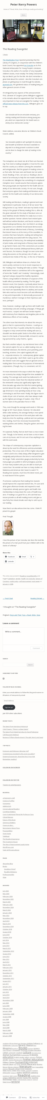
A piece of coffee (8, 801)
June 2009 (6, 1006)
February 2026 (8, 896)
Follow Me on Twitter (11, 780)
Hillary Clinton (9, 1062)
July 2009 (6, 1003)
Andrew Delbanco (33, 1043)
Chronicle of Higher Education (31, 1050)
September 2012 (8, 951)
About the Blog (8, 864)
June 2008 (6, 1022)
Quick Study (7, 834)
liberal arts (31, 1064)
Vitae (4, 877)
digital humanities (12, 1054)
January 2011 (7, 987)
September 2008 (8, 1014)
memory (5, 1069)
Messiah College (14, 1069)
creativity (19, 1053)
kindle (18, 1064)
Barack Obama (25, 1045)
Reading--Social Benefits (28, 576)
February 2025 (8, 905)
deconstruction (36, 1053)
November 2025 (8, 899)
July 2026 (6, 891)
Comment (36, 648)
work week (36, 581)
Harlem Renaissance (16, 1060)
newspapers (28, 1069)
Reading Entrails (37, 598)
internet (33, 1062)
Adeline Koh (7, 806)
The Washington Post (11, 60)
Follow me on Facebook (11, 767)
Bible (34, 1045)
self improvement (25, 581)
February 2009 (8, 1009)
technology (7, 1079)
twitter (15, 1079)
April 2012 (6, 962)
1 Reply (5, 55)
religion (5, 1078)
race (11, 1076)
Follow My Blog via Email (12, 687)
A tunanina (6, 803)
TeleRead (6, 836)
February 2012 (8, 968)
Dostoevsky (25, 1055)
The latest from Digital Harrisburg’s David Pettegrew (20, 732)
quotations (6, 1076)
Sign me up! (9, 707)
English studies (19, 1057)
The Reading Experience (11, 839)
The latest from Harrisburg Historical (15, 726)
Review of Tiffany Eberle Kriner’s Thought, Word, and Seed (23, 737)
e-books (34, 1054)
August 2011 (7, 981)
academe (6, 1043)
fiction (39, 1057)
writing (15, 1081)
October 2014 (7, 937)
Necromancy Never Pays (11, 828)
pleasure (13, 1073)
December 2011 (8, 973)
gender (18, 579)
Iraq (15, 1064)
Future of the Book (9, 820)
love (33, 1067)
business (30, 1048)
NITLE (18, 1070)
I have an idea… (8, 825)
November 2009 (8, 1000)
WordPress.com (8, 847)
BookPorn (15, 1048)
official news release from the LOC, (16, 104)
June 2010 (6, 995)
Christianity (16, 1050)
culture (27, 1052)
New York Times (9, 1070)
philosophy (6, 1073)
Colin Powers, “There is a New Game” (15, 729)
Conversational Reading (11, 809)
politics (26, 1072)
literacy (5, 1067)
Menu (23, 15)
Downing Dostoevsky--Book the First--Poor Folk (19, 757)
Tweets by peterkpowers (12, 785)
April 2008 (6, 1028)
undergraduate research (24, 1079)
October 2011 (7, 976)
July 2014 (6, 940)
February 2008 (8, 1033)
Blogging (7, 1048)
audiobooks (7, 1045)
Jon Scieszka (28, 65)
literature (25, 1066)
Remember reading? (10, 759)
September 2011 (8, 978)
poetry (19, 1072)
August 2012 (7, 954)
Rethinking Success (15, 1078)
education (8, 1057)
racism (15, 1076)
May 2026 (6, 894)
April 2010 (6, 998)
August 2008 (7, 1017)
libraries (39, 1064)
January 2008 (7, 1036)
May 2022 (6, 916)
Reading (24, 1075)
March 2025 (7, 902)
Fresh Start (8, 598)
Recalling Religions (10, 872)
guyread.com (7, 84)
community (12, 1053)
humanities (22, 1062)
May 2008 (6, 1025)
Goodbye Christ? (10, 869)
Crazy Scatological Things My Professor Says (18, 814)
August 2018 (7, 932)
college (5, 1053)
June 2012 (6, 957)
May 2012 (6, 959)
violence (35, 1079)
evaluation (33, 1057)
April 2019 (6, 921)
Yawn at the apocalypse (11, 850)
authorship (14, 1045)
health (23, 579)
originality (29, 1070)
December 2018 (8, 926)
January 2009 (7, 1011)
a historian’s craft (9, 798)
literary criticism (13, 1067)
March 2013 (7, 948)
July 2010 (6, 992)
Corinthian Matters (9, 812)
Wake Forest (7, 1082)
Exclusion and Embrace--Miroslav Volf (16, 751)
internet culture (8, 1064)
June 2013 (6, 946)
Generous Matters (9, 823)
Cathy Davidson (7, 1050)
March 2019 (7, 924)
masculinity (39, 1067)
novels (23, 1070)
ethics (27, 1057)
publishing (34, 1073)
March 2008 (7, 1030)
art (42, 1043)
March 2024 (7, 910)
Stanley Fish (27, 1078)
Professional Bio (8, 875)
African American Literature (18, 1043)
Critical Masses (8, 817)
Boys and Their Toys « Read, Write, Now (25, 615)
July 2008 (6, 1019)
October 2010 (7, 989)
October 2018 (7, 929)
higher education (33, 1059)
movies (22, 1069)
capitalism (11, 579)
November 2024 (8, 907)
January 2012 (7, 970)
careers (36, 1048)
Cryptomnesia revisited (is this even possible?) (19, 754)
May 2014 (6, 943)
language (24, 1064)
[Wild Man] (8, 535)
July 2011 (6, 984)
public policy (14, 581)
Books (5, 866)
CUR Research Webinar (11, 735)
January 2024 (7, 913)
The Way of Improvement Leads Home (16, 844)
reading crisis (35, 1076)
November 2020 (8, 918)
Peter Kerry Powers (23, 4)
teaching (35, 1078)
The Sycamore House (10, 842)
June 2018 (6, 935)
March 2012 (7, 965)
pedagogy (35, 1070)
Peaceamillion (7, 831)
